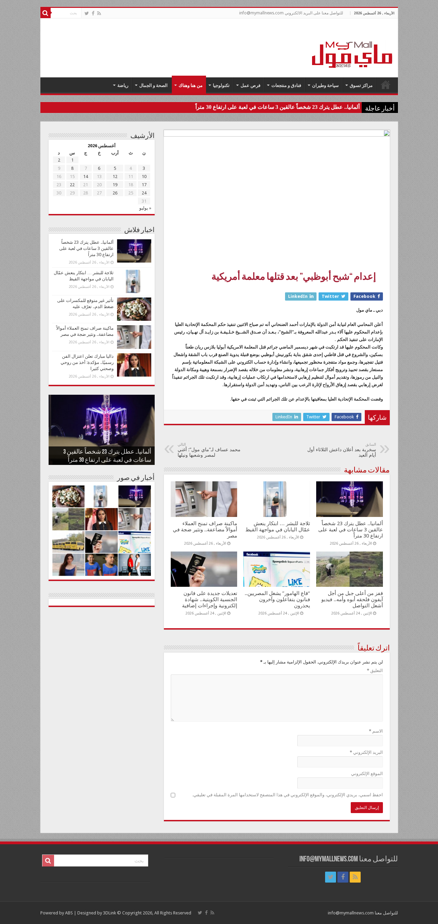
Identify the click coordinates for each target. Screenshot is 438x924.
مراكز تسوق (361, 85)
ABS (69, 912)
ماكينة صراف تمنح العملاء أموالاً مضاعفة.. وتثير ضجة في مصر (205, 529)
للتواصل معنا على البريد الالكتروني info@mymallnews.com (291, 13)
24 (144, 192)
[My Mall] (352, 46)
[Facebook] (93, 13)
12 (115, 176)
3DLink (109, 912)
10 (144, 176)
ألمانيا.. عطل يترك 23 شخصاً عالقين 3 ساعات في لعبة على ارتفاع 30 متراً (277, 107)
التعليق (375, 670)
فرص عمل (250, 85)
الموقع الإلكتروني (367, 773)
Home (386, 84)
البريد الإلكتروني (366, 752)
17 (144, 184)
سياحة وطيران (325, 85)
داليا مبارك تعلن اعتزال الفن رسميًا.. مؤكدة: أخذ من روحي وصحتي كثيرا (87, 362)
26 (115, 192)
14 (85, 176)
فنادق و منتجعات (286, 85)
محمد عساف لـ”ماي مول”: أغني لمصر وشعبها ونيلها (209, 450)
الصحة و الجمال (153, 85)
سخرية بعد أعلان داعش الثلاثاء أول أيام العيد (341, 450)
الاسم (376, 731)
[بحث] (45, 13)
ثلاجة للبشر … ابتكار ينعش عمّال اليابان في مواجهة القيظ (277, 526)
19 (115, 184)
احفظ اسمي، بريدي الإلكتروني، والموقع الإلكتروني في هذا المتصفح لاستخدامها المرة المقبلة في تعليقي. (287, 794)
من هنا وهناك (191, 85)
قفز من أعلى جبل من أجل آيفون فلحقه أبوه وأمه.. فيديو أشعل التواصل (352, 599)
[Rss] (99, 13)
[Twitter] (87, 13)
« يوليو (145, 208)
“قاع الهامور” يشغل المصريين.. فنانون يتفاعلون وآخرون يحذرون (277, 599)
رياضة (122, 85)
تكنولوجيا (221, 85)
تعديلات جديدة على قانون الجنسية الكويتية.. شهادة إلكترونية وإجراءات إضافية (209, 599)
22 (72, 184)
